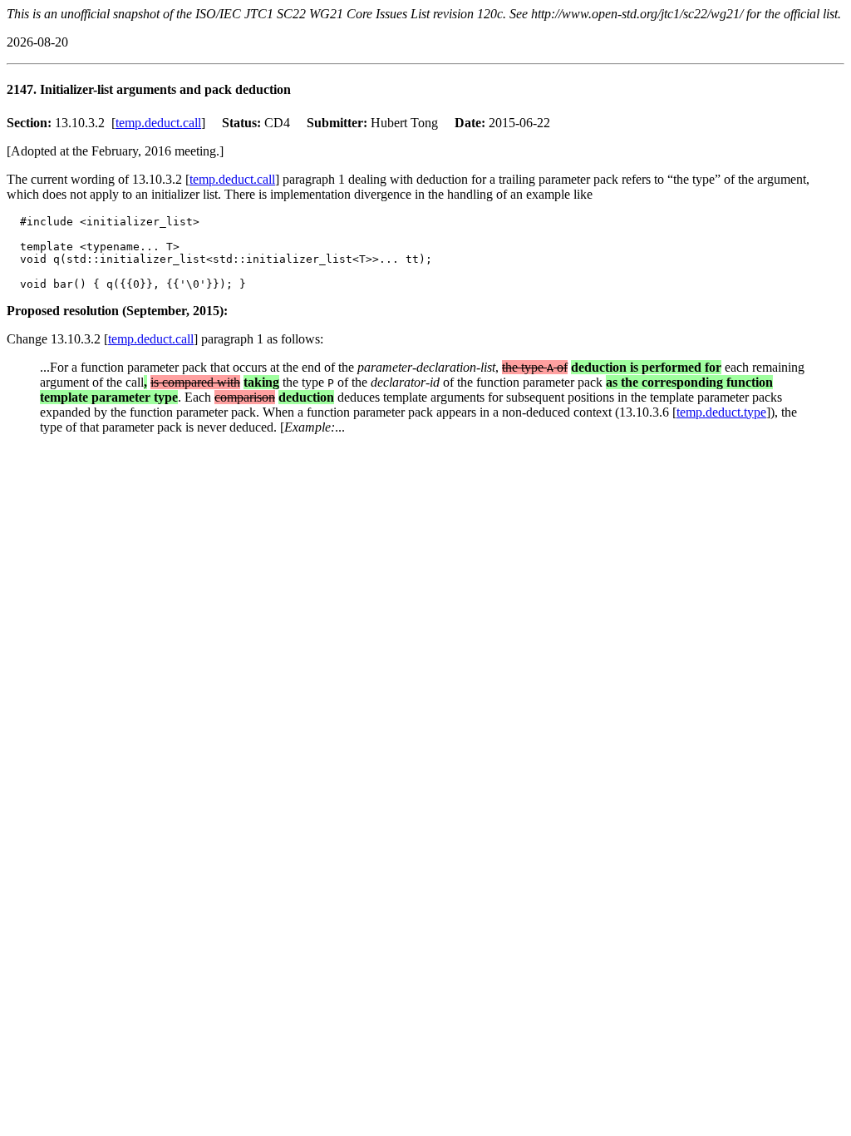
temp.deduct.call (158, 123)
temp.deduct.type (721, 412)
